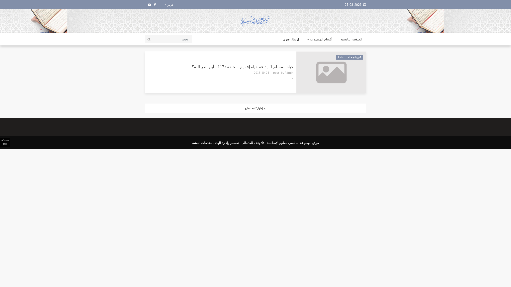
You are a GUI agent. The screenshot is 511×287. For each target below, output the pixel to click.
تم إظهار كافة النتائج (255, 108)
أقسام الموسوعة (321, 39)
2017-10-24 (261, 73)
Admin (289, 73)
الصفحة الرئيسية (351, 39)
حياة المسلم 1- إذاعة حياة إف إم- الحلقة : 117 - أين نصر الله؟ (242, 66)
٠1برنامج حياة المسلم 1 (349, 57)
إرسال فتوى (291, 39)
